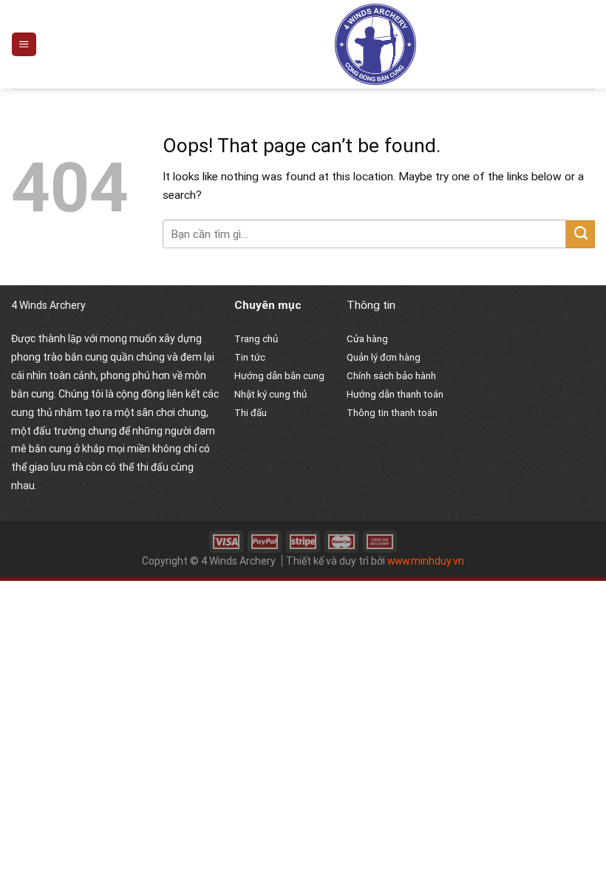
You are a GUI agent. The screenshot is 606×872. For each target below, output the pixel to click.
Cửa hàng (367, 338)
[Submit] (580, 234)
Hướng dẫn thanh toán (395, 394)
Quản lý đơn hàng (384, 357)
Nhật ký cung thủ (270, 394)
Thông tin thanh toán (392, 412)
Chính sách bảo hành (391, 375)
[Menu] (23, 44)
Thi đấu (250, 412)
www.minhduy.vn (425, 561)
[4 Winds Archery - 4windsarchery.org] (375, 44)
